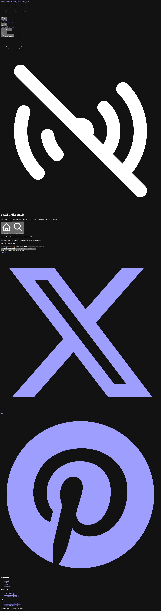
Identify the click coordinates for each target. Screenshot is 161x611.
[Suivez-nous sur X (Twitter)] (80, 411)
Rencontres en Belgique (11, 596)
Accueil (6, 581)
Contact (6, 584)
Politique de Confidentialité (12, 604)
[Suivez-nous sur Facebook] (2, 414)
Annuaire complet (9, 593)
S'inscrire (11, 22)
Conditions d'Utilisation (11, 605)
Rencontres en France (10, 595)
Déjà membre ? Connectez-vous (26, 248)
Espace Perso (5, 30)
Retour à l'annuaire (6, 233)
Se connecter (4, 22)
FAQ (5, 582)
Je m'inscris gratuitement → (9, 248)
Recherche (10, 27)
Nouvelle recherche (18, 233)
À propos (7, 586)
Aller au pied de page (22, 1)
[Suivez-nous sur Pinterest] (80, 574)
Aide (2, 25)
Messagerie (4, 27)
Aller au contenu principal (8, 1)
